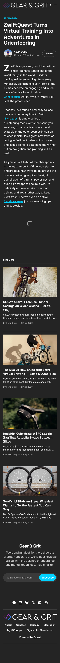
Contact (21, 624)
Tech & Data (10, 18)
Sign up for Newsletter (40, 630)
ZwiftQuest (11, 118)
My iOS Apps (14, 630)
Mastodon (49, 624)
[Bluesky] (26, 602)
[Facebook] (14, 602)
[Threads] (33, 602)
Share (49, 53)
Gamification (12, 96)
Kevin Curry (21, 52)
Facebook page (13, 201)
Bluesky (34, 624)
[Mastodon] (39, 602)
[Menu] (55, 5)
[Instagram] (46, 602)
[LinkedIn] (20, 602)
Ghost (37, 637)
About (8, 624)
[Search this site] (49, 5)
